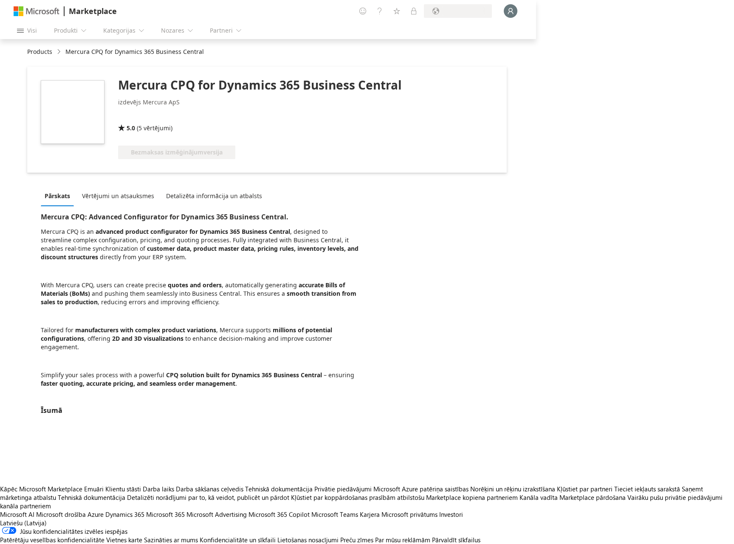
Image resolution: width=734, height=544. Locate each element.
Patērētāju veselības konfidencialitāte (52, 540)
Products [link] (39, 52)
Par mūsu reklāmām (402, 540)
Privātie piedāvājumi (343, 489)
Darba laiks (158, 489)
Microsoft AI (17, 514)
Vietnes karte (124, 540)
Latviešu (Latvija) (23, 523)
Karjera (370, 514)
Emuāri (94, 489)
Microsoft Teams (334, 514)
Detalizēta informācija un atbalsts (214, 196)
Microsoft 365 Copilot (279, 514)
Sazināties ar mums (171, 540)
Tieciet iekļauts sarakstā (647, 489)
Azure (96, 514)
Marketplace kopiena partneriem (472, 497)
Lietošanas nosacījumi (308, 540)
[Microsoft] (36, 11)
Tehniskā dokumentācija (279, 489)
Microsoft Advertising (216, 514)
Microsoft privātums (409, 514)
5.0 (131, 128)
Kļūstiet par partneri (585, 489)
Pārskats (57, 196)
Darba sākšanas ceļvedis (209, 489)
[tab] (59, 195)
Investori (451, 514)
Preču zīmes (356, 540)
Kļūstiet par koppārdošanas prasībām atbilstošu (357, 497)
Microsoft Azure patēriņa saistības (421, 489)
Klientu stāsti (123, 489)
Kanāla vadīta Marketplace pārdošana (572, 497)
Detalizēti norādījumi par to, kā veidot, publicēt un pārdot (208, 497)
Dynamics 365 (124, 514)
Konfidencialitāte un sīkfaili (238, 540)
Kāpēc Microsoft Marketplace (41, 489)
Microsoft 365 (165, 514)
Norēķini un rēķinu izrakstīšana (512, 489)
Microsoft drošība (61, 514)
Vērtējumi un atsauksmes (118, 196)
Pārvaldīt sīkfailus (456, 540)
